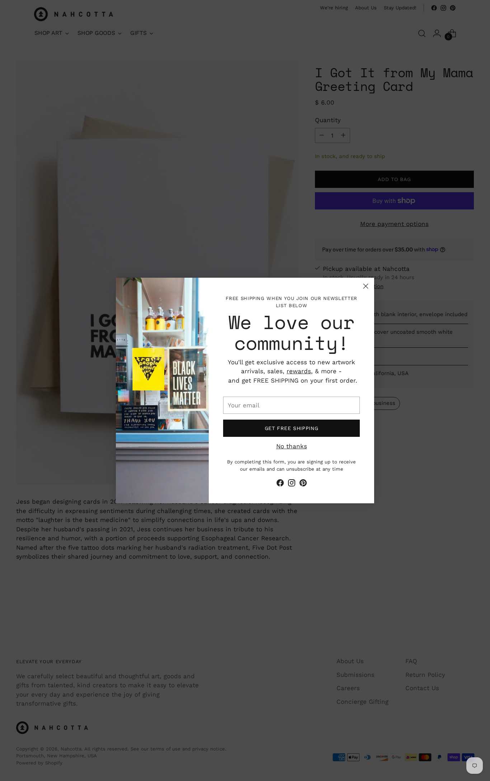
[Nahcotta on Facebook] (280, 484)
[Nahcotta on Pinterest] (303, 484)
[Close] (365, 286)
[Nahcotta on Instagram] (291, 484)
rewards (299, 371)
